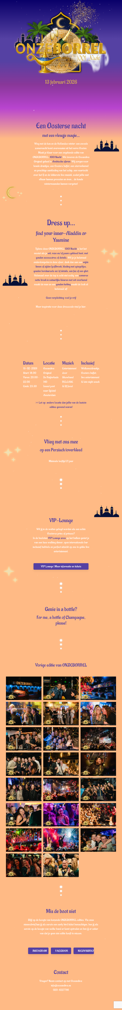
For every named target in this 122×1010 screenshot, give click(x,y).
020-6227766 (61, 990)
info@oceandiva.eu (61, 985)
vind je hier (80, 307)
